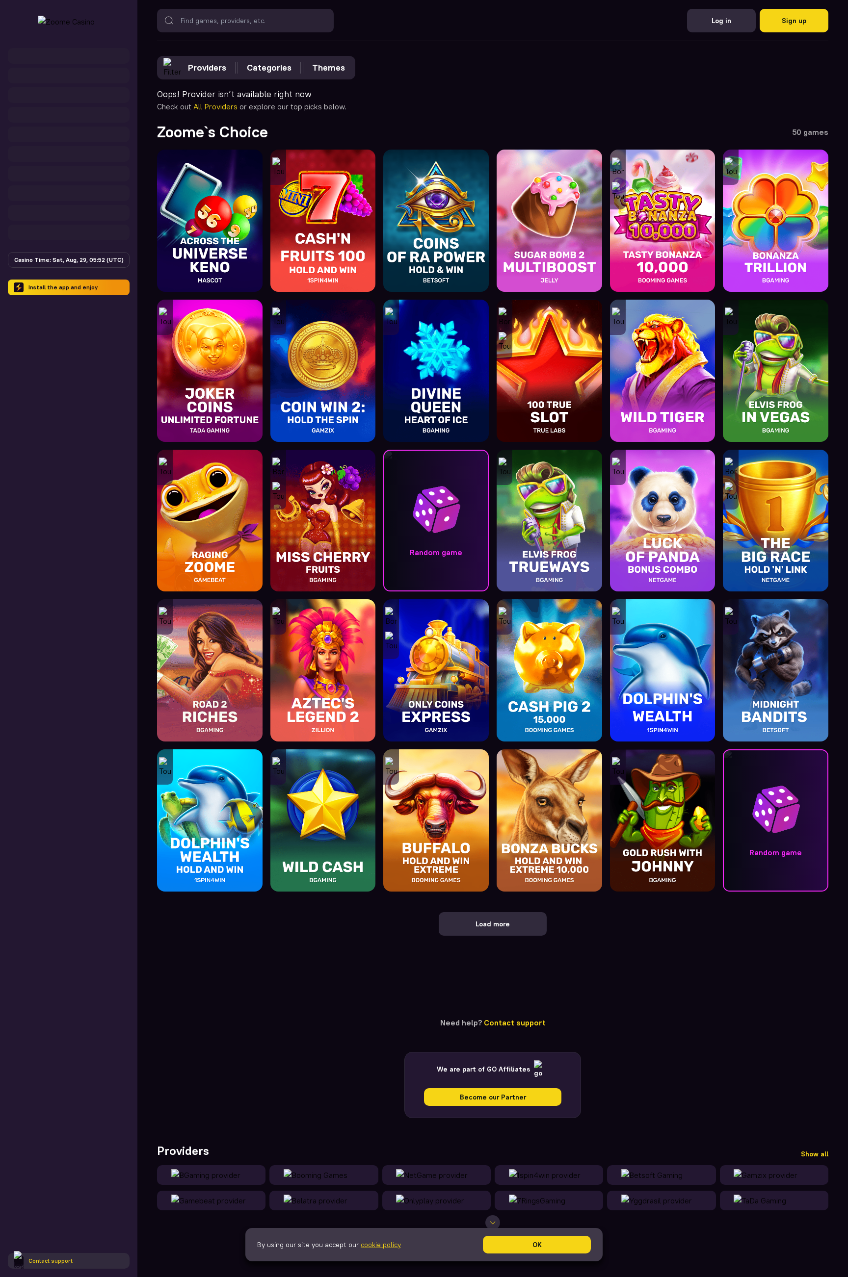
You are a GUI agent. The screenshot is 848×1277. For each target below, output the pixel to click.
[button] (436, 521)
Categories (269, 67)
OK (537, 1244)
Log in (721, 20)
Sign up (794, 20)
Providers (207, 67)
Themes (328, 67)
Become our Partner (493, 1097)
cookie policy (381, 1244)
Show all (814, 1153)
